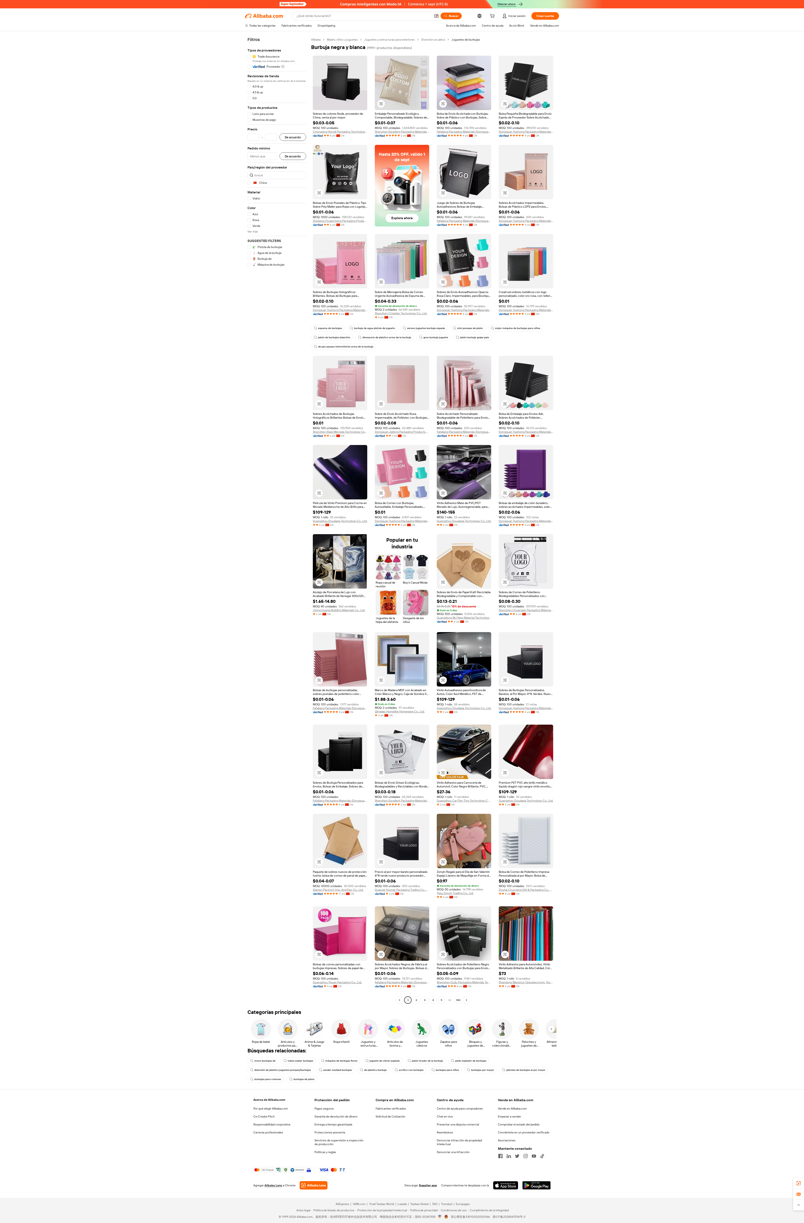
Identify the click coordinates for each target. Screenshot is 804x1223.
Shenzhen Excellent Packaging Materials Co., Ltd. (402, 131)
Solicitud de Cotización (390, 1116)
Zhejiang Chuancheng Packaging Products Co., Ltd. (340, 220)
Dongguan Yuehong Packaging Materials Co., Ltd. (526, 131)
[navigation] (276, 520)
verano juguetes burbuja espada (426, 328)
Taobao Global (419, 1204)
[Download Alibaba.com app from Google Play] (536, 1185)
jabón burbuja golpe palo (474, 337)
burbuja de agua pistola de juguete (374, 328)
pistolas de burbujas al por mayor (525, 1070)
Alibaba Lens (273, 1185)
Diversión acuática (433, 39)
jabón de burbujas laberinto (334, 337)
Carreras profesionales (268, 1132)
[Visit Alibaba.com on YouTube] (533, 1156)
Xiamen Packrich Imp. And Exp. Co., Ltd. (338, 889)
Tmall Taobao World (381, 1204)
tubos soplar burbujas (300, 1060)
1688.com (359, 1204)
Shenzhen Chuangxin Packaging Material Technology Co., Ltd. (526, 610)
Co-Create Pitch (264, 1116)
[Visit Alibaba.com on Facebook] (500, 1156)
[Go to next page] (466, 1000)
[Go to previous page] (399, 1000)
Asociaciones (506, 1140)
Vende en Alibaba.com (512, 1108)
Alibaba (316, 39)
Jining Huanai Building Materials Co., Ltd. (339, 610)
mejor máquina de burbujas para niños (517, 328)
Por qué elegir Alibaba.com (270, 1108)
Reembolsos (445, 1132)
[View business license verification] (440, 1217)
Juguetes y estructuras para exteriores (389, 39)
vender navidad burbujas (337, 1070)
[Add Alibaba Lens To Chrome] (313, 1185)
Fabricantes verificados (391, 1108)
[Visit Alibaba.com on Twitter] (517, 1156)
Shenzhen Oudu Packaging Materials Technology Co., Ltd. (464, 982)
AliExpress (342, 1204)
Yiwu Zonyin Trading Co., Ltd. (455, 893)
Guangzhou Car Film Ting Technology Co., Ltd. (464, 800)
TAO (434, 1204)
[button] (436, 15)
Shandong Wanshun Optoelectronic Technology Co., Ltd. (526, 982)
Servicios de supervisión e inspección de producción (338, 1142)
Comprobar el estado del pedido (519, 1124)
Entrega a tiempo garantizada (333, 1124)
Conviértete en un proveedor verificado (523, 1132)
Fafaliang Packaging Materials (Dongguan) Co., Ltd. (464, 131)
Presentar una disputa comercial (458, 1124)
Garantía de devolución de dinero (335, 1116)
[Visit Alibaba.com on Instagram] (525, 1156)
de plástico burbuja (375, 1070)
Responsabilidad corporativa (271, 1124)
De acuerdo (293, 137)
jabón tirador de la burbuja (427, 1060)
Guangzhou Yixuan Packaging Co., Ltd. (337, 982)
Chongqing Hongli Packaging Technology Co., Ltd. (340, 131)
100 (458, 1000)
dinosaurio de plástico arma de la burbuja (386, 337)
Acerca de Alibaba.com (269, 1099)
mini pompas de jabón (470, 328)
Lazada (402, 1204)
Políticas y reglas (325, 1152)
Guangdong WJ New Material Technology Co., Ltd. (464, 617)
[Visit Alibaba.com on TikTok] (542, 1156)
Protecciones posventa (329, 1132)
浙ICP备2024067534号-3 (508, 1216)
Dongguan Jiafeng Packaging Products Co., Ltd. (402, 431)
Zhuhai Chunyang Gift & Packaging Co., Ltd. (526, 889)
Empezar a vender (509, 1116)
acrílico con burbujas (411, 1070)
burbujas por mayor (482, 1070)
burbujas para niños (447, 1070)
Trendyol (446, 1204)
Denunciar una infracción (453, 1152)
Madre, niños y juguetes (342, 39)
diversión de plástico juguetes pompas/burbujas (282, 1070)
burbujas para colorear (267, 1079)
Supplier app (428, 1185)
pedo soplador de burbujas (470, 1060)
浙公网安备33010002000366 (470, 1216)
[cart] (493, 16)
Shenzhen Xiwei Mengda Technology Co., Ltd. (340, 431)
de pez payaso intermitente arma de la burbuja (345, 346)
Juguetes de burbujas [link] (465, 39)
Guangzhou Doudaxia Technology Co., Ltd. (340, 521)
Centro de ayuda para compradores (460, 1108)
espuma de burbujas (330, 328)
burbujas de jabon (304, 1079)
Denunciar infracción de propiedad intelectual (459, 1142)
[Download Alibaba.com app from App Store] (505, 1185)
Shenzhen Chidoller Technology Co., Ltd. (401, 313)
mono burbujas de (265, 1060)
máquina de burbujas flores (341, 1060)
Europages (463, 1204)
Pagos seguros (324, 1108)
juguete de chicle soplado (385, 1060)
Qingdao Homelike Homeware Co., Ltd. (400, 711)
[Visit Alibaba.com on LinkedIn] (508, 1156)
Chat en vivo (445, 1116)
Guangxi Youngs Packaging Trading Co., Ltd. (402, 889)
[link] (798, 1183)
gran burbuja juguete (435, 337)
